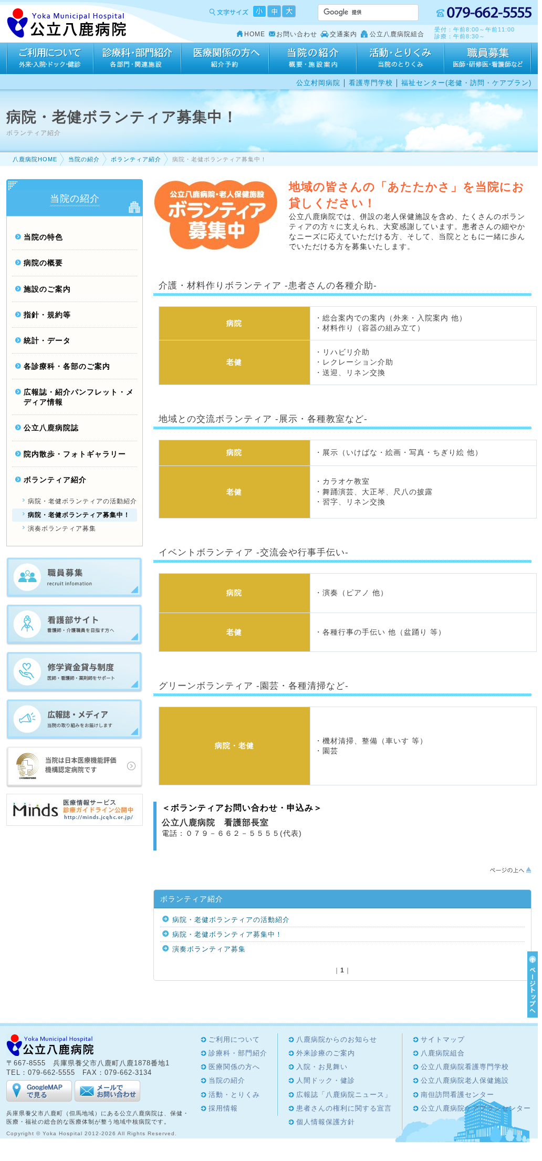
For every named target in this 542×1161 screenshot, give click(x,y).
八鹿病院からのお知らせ (336, 1039)
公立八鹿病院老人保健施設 (465, 1080)
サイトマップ (443, 1039)
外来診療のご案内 (325, 1053)
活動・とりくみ (400, 58)
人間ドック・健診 (325, 1080)
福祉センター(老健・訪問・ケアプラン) (466, 83)
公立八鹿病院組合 (397, 34)
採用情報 (487, 58)
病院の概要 (43, 263)
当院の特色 (43, 237)
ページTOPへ (531, 984)
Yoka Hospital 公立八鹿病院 (67, 23)
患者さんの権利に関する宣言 (344, 1108)
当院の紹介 (313, 58)
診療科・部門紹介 (137, 58)
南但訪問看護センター (457, 1094)
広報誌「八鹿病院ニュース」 (344, 1094)
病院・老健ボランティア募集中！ (227, 934)
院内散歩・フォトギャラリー (75, 454)
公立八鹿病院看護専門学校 (465, 1067)
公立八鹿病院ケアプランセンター (476, 1108)
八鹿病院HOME (35, 159)
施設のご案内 (47, 289)
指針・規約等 (47, 315)
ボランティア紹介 (136, 159)
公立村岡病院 (318, 83)
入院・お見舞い (322, 1067)
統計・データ (47, 341)
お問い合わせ (296, 34)
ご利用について (49, 58)
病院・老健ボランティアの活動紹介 (231, 920)
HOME (254, 34)
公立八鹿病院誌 (51, 428)
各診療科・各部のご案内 (67, 366)
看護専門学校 (371, 83)
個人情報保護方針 (325, 1122)
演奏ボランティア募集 (209, 949)
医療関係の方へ (225, 58)
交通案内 (343, 34)
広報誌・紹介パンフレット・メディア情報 (79, 397)
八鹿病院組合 (443, 1053)
